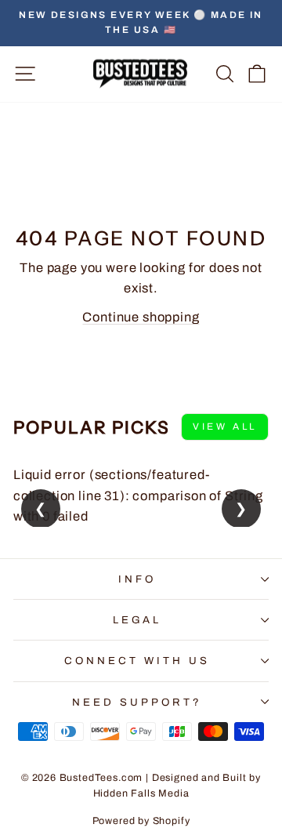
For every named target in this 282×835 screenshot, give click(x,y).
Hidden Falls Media (141, 793)
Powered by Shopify (141, 820)
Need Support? (137, 702)
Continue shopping (140, 317)
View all (225, 426)
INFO (137, 579)
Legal (137, 620)
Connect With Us (137, 660)
